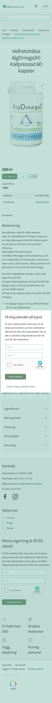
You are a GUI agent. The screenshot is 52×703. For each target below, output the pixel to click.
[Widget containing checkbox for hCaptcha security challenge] (25, 365)
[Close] (50, 308)
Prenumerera (15, 376)
